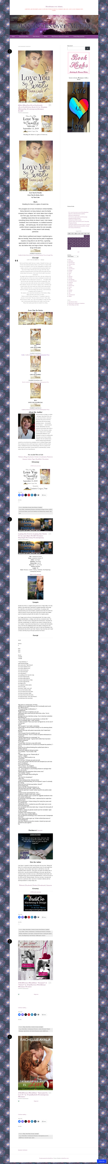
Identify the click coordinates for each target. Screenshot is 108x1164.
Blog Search (70, 45)
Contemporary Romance (30, 509)
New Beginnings (25, 935)
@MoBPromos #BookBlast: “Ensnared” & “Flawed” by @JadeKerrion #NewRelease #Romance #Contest (32, 985)
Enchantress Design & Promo (42, 509)
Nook (31, 255)
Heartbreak (25, 933)
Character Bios (71, 264)
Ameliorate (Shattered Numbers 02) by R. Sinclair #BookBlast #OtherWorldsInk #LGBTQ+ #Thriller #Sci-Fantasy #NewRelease (79, 226)
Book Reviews (36, 36)
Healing (20, 933)
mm (38, 511)
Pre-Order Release (72, 281)
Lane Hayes (30, 933)
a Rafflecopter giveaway (35, 465)
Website (20, 457)
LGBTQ (50, 509)
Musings (70, 277)
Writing (45, 36)
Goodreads (43, 457)
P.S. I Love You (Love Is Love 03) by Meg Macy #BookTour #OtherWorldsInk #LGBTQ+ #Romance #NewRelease (78, 214)
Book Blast (25, 507)
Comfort (26, 931)
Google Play (50, 255)
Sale (69, 288)
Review (70, 287)
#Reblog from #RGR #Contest (74, 220)
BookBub (38, 459)
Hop (69, 274)
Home (13, 36)
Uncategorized (71, 294)
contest (40, 1029)
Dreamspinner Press (41, 255)
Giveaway (48, 931)
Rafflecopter (38, 935)
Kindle (24, 255)
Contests (33, 929)
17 (69, 243)
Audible (20, 255)
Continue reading (22, 1007)
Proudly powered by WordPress (46, 1158)
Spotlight (40, 507)
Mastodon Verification (22, 1150)
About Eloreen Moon (23, 36)
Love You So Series (23, 511)
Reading (70, 284)
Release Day (42, 511)
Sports (33, 1137)
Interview (70, 276)
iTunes (34, 255)
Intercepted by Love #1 (43, 1135)
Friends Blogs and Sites (78, 36)
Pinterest (49, 457)
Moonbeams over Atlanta (54, 6)
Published (70, 282)
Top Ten (70, 291)
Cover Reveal (71, 268)
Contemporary (31, 931)
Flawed (48, 1029)
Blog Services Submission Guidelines (60, 36)
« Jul (78, 252)
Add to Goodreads (35, 574)
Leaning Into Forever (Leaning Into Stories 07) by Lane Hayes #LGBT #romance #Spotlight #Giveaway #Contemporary (32, 536)
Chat (69, 265)
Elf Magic (70, 270)
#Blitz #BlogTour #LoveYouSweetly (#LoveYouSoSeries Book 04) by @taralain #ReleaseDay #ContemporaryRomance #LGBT (32, 108)
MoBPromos (45, 1031)
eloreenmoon (25, 112)
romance (47, 511)
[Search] (87, 48)
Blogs (24, 929)
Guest (69, 273)
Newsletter (45, 459)
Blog (25, 457)
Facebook (30, 457)
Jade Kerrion (26, 1031)
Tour (69, 293)
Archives (69, 255)
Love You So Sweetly (32, 511)
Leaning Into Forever (38, 933)
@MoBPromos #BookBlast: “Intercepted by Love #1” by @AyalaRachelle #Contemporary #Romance (33, 1095)
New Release (35, 507)
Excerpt (29, 507)
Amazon (39, 830)
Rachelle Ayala (28, 1137)
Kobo (27, 255)
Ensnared (44, 1029)
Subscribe (102, 1161)
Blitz (23, 509)
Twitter (37, 457)
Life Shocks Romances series (36, 1031)
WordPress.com (65, 1158)
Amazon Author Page (28, 459)
